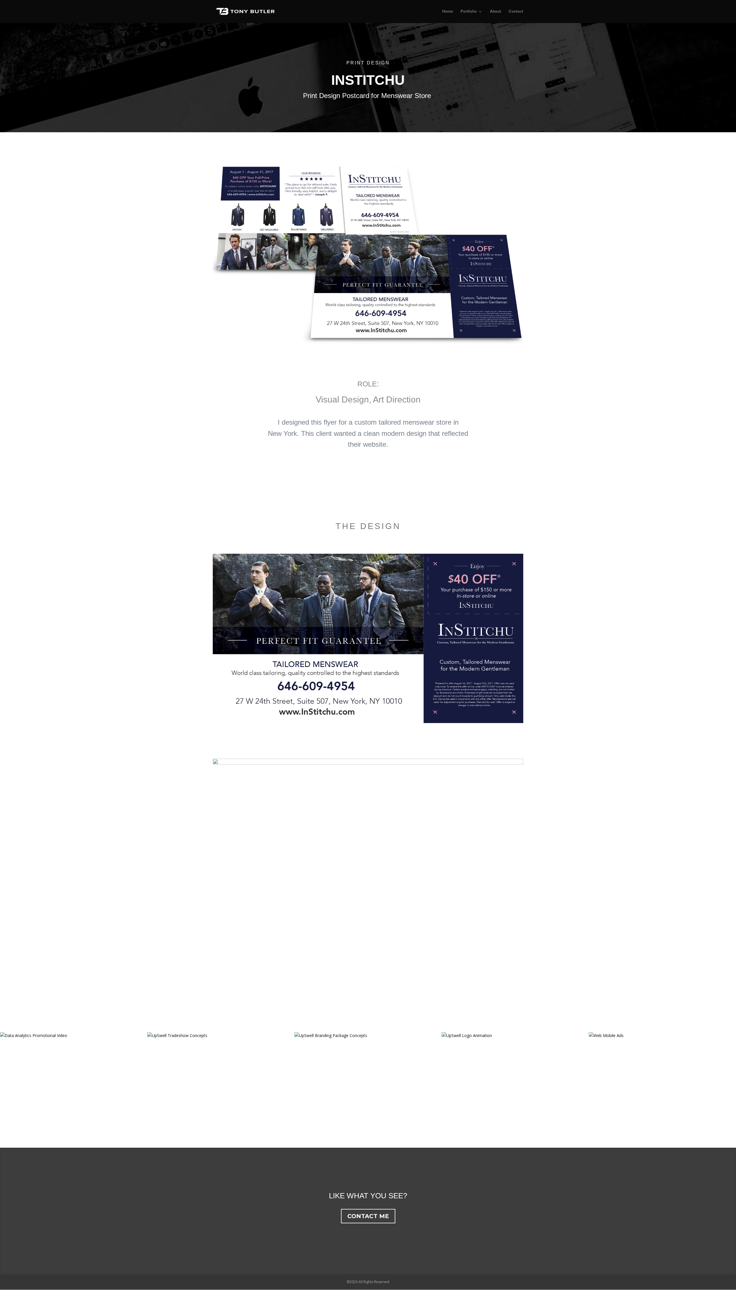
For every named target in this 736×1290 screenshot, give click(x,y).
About (495, 11)
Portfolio (469, 11)
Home (447, 11)
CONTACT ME (368, 1216)
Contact (516, 11)
